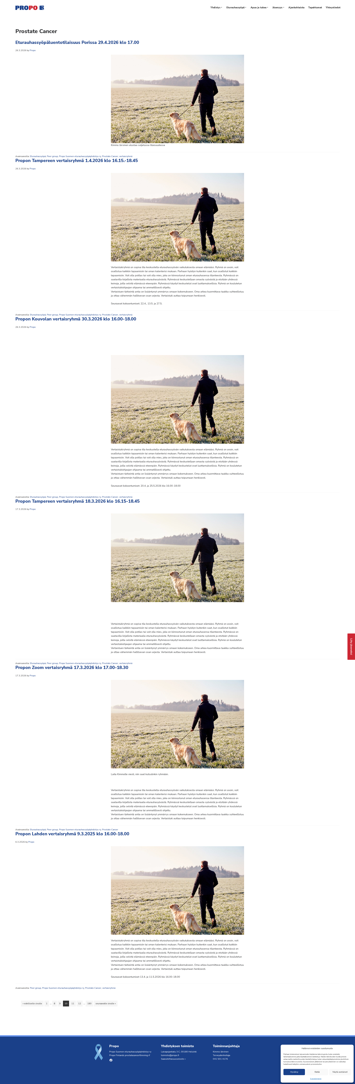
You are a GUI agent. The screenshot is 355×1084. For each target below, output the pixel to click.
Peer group (52, 156)
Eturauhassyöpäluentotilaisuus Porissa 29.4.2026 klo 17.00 (77, 42)
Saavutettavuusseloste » (173, 1058)
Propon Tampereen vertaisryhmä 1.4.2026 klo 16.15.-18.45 (76, 161)
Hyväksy (294, 1072)
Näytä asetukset (340, 1072)
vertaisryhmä (125, 156)
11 (73, 1003)
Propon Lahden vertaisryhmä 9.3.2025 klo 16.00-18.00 (72, 834)
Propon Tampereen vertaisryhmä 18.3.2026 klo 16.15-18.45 (77, 501)
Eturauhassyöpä (38, 156)
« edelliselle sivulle (32, 1003)
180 (89, 1003)
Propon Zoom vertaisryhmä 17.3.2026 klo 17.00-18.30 (71, 668)
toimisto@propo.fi (170, 1055)
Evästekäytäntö (315, 1079)
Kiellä (317, 1072)
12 (80, 1003)
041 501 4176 (220, 1058)
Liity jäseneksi (351, 646)
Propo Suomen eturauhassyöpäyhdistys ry (80, 156)
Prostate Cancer (110, 156)
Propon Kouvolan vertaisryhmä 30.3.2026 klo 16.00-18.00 (75, 319)
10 (66, 1003)
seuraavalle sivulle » (105, 1003)
